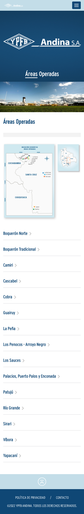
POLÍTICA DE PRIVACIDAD (30, 497)
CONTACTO (62, 497)
